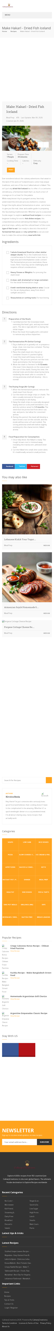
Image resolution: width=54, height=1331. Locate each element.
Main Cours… (34, 1225)
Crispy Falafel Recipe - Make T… (17, 1267)
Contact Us (8, 1304)
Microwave (9, 1205)
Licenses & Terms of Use (28, 1323)
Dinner (27, 880)
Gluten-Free (26, 917)
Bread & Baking (43, 917)
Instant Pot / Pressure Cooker (10, 880)
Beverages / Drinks (10, 917)
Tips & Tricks (9, 1300)
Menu (7, 15)
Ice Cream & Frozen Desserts (44, 855)
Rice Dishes (43, 842)
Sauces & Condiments (27, 867)
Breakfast (9, 1221)
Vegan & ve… (35, 1201)
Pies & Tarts (43, 892)
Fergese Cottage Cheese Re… (19, 627)
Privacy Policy (45, 1323)
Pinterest (34, 466)
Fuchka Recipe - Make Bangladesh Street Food (30, 974)
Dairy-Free (9, 1217)
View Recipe (15, 951)
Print (11, 170)
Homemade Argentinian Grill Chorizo (28, 996)
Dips (43, 905)
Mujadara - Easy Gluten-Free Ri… (17, 1256)
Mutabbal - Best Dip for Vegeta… (18, 1275)
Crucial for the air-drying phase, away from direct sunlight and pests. (30, 290)
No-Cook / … (9, 1201)
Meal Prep (10, 118)
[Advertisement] (27, 70)
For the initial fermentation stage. (29, 281)
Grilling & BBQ (27, 905)
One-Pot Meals (10, 905)
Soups (10, 842)
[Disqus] (27, 678)
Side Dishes (27, 892)
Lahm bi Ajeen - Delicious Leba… (17, 1259)
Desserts (8, 1225)
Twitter (22, 466)
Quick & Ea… (34, 1205)
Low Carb (27, 842)
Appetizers (10, 867)
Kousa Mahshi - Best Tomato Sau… (18, 1263)
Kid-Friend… (9, 1209)
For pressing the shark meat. (28, 274)
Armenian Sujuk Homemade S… (21, 607)
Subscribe (44, 1142)
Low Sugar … (34, 1209)
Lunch (32, 1217)
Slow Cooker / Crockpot (27, 855)
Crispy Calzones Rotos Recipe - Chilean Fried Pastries (29, 947)
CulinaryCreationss (40, 1320)
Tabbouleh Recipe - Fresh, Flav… (17, 1271)
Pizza (10, 855)
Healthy (10, 892)
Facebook (9, 466)
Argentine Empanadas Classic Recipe (28, 1013)
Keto (43, 867)
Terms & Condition (9, 1323)
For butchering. (30, 298)
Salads (7, 1228)
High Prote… (34, 1213)
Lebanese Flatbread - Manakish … (18, 1279)
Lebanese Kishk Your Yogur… (20, 539)
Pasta (32, 1228)
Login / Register (11, 1308)
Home (4, 32)
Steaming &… (10, 1213)
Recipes (14, 32)
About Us (6, 1327)
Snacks (32, 1221)
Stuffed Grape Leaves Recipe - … (18, 1252)
